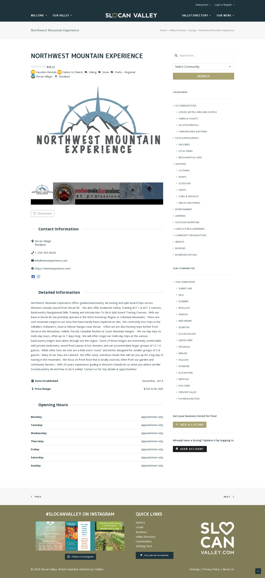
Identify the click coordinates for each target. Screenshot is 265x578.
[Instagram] (38, 276)
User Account (192, 449)
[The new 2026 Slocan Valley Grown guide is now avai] (80, 536)
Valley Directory (195, 15)
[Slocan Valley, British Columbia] (131, 15)
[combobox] (203, 55)
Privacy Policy (211, 569)
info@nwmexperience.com (51, 260)
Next (159, 193)
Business (141, 532)
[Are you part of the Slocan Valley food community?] (109, 536)
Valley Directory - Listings (182, 30)
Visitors (140, 522)
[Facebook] (33, 276)
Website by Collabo (91, 569)
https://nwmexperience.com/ (53, 268)
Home (163, 30)
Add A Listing (192, 425)
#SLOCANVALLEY (63, 514)
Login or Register (223, 4)
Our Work (224, 15)
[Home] (217, 538)
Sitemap (194, 569)
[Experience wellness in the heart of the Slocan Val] (50, 536)
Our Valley (61, 15)
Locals (139, 527)
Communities (144, 541)
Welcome (37, 15)
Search (203, 76)
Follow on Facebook (156, 555)
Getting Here (201, 4)
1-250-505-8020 (45, 252)
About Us (228, 569)
